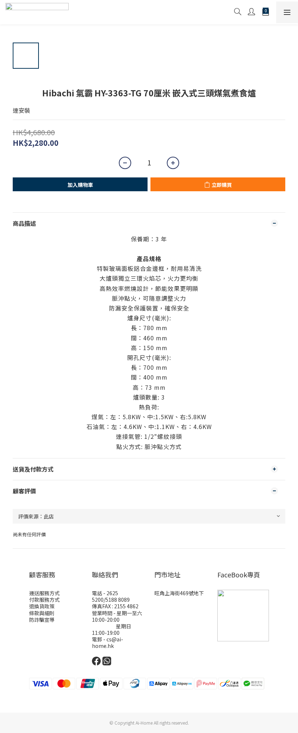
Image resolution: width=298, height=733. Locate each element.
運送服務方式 (44, 593)
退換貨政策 (42, 606)
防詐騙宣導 (42, 619)
